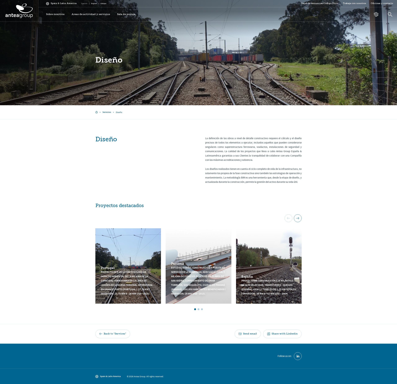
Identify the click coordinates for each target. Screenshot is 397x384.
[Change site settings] (376, 14)
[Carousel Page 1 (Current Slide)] (195, 309)
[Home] (96, 112)
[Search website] (390, 14)
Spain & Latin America (110, 376)
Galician (103, 3)
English (94, 3)
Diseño (108, 60)
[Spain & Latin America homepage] (19, 11)
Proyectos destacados (119, 206)
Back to (115, 334)
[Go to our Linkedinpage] (298, 356)
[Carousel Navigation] (293, 218)
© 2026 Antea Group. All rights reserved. (145, 376)
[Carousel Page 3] (202, 309)
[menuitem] (319, 3)
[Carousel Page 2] (198, 309)
